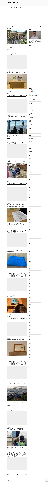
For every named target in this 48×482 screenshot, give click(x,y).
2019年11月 (30, 268)
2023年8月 (30, 205)
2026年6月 (30, 158)
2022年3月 (30, 229)
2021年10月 (30, 236)
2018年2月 (30, 297)
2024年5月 (30, 193)
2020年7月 (30, 257)
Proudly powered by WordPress (10, 480)
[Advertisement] (24, 14)
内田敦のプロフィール (16, 7)
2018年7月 (30, 290)
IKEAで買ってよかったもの (32, 99)
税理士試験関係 (30, 124)
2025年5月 (30, 176)
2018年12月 (30, 283)
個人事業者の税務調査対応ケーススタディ (15, 141)
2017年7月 (30, 307)
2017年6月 (30, 308)
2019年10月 (30, 269)
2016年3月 (30, 329)
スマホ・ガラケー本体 (31, 106)
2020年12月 (30, 250)
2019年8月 (30, 272)
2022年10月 (30, 219)
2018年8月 (30, 289)
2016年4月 (30, 328)
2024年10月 (30, 186)
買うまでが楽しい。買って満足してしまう (16, 72)
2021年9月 (30, 237)
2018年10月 (30, 286)
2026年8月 (30, 155)
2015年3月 (30, 346)
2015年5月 (30, 343)
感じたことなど (30, 120)
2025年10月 (30, 169)
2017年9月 (30, 304)
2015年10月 (30, 336)
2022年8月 (30, 222)
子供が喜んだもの (31, 117)
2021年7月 (30, 240)
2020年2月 (30, 264)
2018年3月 (30, 296)
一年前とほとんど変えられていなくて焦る (16, 161)
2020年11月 (30, 251)
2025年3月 (30, 179)
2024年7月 (30, 190)
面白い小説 (30, 131)
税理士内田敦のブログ (14, 2)
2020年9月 (30, 254)
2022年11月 (30, 218)
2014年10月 (30, 353)
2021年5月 (30, 243)
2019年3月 (30, 279)
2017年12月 (30, 300)
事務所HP (11, 7)
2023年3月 (30, 212)
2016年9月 (30, 321)
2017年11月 (30, 301)
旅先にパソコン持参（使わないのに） (33, 141)
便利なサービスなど (31, 114)
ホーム (8, 7)
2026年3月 (30, 162)
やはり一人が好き (31, 142)
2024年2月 (30, 197)
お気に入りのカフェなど (32, 103)
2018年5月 (30, 293)
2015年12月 (30, 333)
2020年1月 (30, 265)
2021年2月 (30, 247)
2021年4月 (30, 244)
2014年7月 (30, 357)
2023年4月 (30, 211)
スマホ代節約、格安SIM (31, 107)
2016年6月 (30, 325)
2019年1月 (30, 282)
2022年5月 (30, 226)
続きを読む (8, 49)
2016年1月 (30, 332)
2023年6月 (30, 208)
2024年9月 (30, 187)
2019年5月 (30, 276)
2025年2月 (30, 180)
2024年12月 (30, 183)
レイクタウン (30, 113)
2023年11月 (30, 201)
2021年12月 (30, 233)
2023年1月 (30, 215)
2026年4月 (30, 161)
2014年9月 (30, 354)
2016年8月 (30, 322)
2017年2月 (30, 314)
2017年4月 (30, 311)
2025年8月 (30, 172)
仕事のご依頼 (22, 7)
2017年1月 (30, 315)
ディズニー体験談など (31, 110)
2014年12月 (30, 350)
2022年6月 (30, 225)
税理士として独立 (31, 121)
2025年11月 (30, 168)
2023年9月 (30, 204)
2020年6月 (30, 258)
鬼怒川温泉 (30, 132)
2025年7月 (30, 173)
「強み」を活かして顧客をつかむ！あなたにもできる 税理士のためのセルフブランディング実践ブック (17, 52)
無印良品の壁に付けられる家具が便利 (15, 339)
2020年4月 (30, 261)
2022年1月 (30, 232)
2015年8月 (30, 339)
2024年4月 (30, 194)
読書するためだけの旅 (31, 138)
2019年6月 (30, 275)
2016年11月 (30, 318)
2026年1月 (30, 165)
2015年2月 (30, 347)
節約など (30, 127)
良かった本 (30, 128)
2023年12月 (30, 200)
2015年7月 (30, 340)
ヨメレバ (33, 94)
